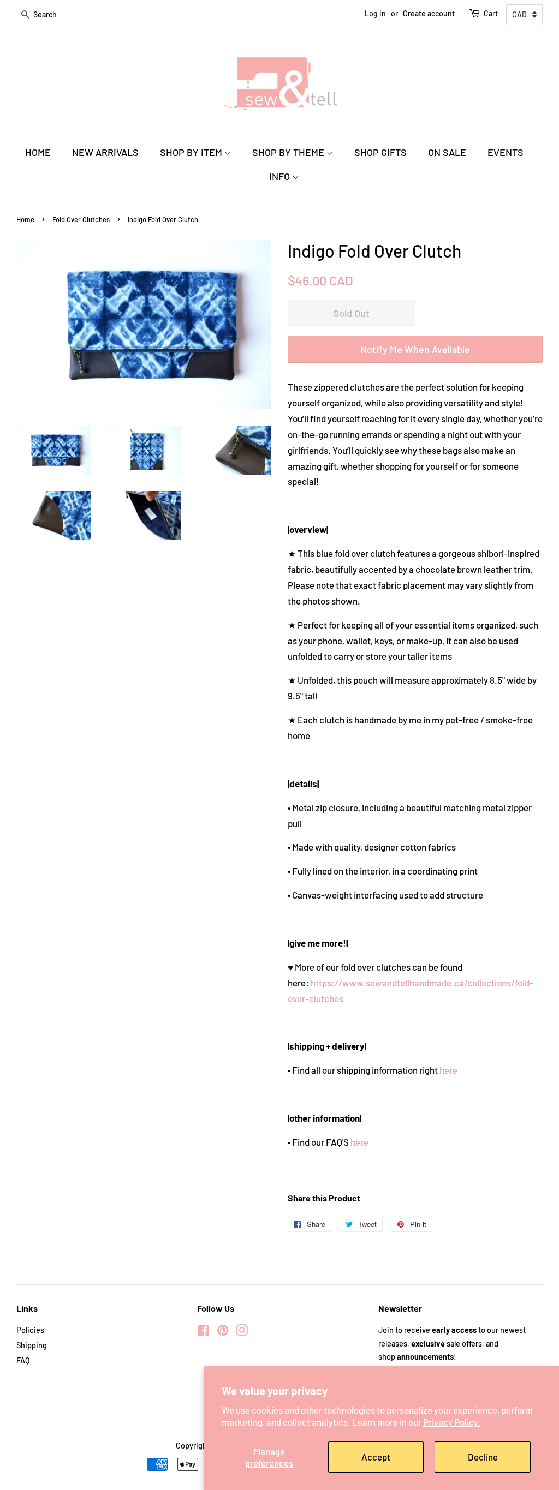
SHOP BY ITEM (192, 152)
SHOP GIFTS (380, 152)
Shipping (31, 1345)
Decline (483, 1456)
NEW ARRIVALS (105, 152)
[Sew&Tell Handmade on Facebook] (203, 1332)
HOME (38, 152)
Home (25, 219)
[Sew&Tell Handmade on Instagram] (242, 1332)
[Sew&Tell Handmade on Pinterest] (223, 1332)
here (448, 1069)
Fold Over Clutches (81, 219)
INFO (280, 176)
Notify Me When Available (415, 349)
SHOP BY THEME (289, 152)
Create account (429, 13)
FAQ (22, 1360)
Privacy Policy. (451, 1421)
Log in (375, 13)
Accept (375, 1456)
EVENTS (505, 152)
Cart (491, 13)
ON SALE (447, 152)
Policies (30, 1330)
